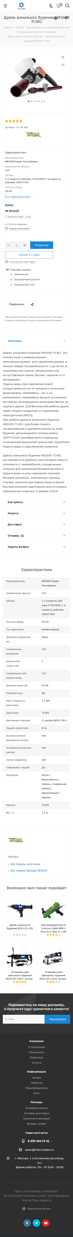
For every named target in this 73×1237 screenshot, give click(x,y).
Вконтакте (27, 1223)
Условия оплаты (36, 1108)
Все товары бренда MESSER (29, 870)
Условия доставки (36, 1113)
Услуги (36, 1062)
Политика (36, 1057)
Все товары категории (25, 864)
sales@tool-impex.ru (39, 1149)
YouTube (46, 1223)
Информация (36, 1071)
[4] (17, 121)
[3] (14, 121)
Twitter (36, 1223)
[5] (21, 121)
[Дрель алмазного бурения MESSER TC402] (36, 77)
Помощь (36, 1102)
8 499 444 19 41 (38, 1141)
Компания (36, 1041)
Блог (36, 1093)
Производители (36, 1088)
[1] (7, 121)
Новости (36, 1082)
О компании (36, 1047)
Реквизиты (36, 1052)
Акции (36, 1077)
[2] (10, 121)
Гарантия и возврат (36, 1118)
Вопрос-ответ (36, 1123)
